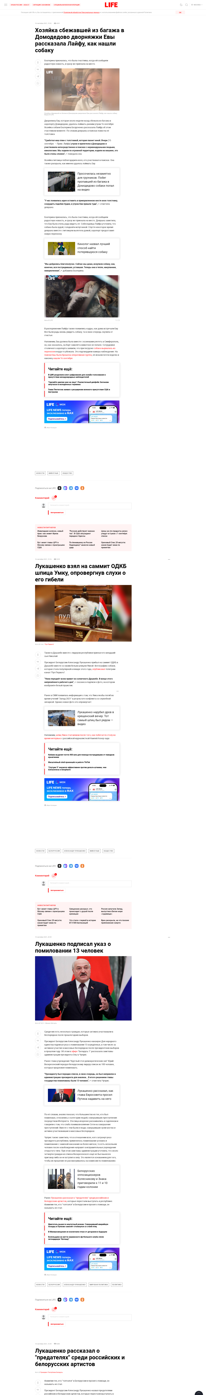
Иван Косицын (52, 427)
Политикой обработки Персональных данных (81, 12)
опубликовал (98, 669)
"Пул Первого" (49, 644)
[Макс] (65, 488)
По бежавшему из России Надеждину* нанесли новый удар (82, 545)
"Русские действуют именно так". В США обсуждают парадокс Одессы (82, 533)
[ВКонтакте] (76, 488)
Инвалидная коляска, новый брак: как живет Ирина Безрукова (50, 533)
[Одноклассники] (82, 488)
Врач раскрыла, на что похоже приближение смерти (115, 921)
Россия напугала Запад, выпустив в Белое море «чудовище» (112, 911)
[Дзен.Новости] (59, 488)
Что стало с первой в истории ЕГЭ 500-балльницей (82, 921)
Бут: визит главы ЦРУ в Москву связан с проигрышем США (51, 545)
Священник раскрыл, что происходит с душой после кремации (81, 911)
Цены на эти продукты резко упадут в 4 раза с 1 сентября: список (114, 533)
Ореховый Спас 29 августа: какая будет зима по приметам (113, 545)
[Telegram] (71, 488)
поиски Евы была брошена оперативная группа (68, 354)
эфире (74, 1051)
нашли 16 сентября (62, 358)
